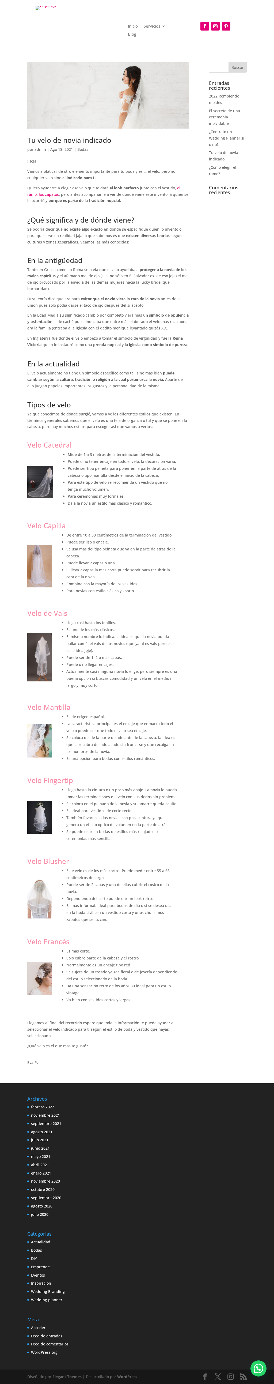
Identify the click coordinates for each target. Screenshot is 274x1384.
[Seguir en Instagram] (215, 26)
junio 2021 (40, 1148)
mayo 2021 (40, 1156)
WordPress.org (44, 1352)
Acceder (38, 1327)
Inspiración (41, 1283)
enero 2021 (41, 1173)
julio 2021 (39, 1139)
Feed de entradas (46, 1335)
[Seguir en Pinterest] (226, 26)
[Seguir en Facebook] (204, 26)
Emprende (40, 1266)
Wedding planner (46, 1299)
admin (40, 149)
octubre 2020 (43, 1189)
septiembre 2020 (46, 1197)
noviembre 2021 (45, 1115)
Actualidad (40, 1241)
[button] (258, 1368)
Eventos (38, 1275)
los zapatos (48, 194)
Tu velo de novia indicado (69, 140)
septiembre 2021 (46, 1123)
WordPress (127, 1376)
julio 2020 (39, 1214)
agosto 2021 (41, 1131)
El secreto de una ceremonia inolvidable (224, 117)
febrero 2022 (42, 1106)
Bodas (82, 149)
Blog (132, 34)
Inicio (133, 26)
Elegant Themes (67, 1376)
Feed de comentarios (49, 1344)
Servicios (152, 26)
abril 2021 (40, 1164)
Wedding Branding (48, 1291)
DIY (34, 1258)
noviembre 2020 (45, 1181)
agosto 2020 (41, 1206)
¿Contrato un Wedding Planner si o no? (226, 138)
